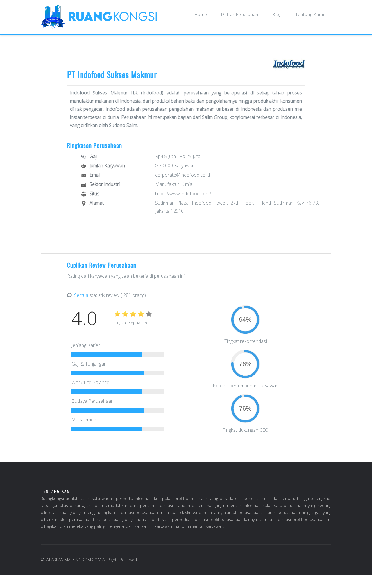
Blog (277, 14)
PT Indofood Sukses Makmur (112, 74)
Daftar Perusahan (239, 14)
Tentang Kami (310, 14)
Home (200, 14)
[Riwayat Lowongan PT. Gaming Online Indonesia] (289, 64)
